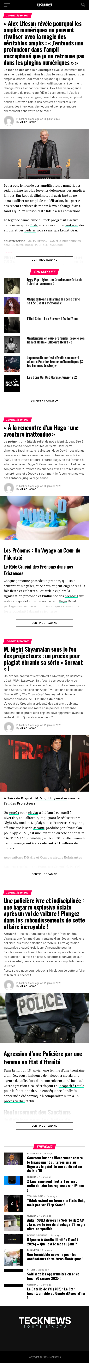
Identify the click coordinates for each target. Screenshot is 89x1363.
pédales (30, 230)
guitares (71, 225)
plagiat (33, 812)
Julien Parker (28, 121)
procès (14, 812)
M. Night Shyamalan (51, 798)
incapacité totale (71, 1085)
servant (38, 827)
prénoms (71, 596)
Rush (33, 225)
